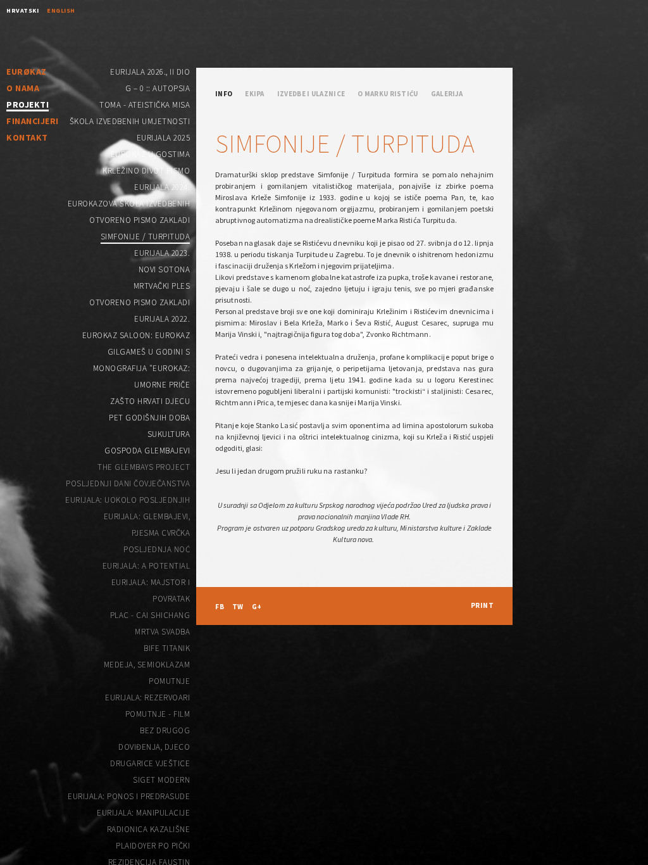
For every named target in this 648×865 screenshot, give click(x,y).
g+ (257, 606)
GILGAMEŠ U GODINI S (149, 351)
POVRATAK (171, 598)
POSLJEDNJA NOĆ (156, 549)
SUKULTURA (168, 434)
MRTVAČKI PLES (162, 286)
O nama (22, 88)
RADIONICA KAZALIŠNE (148, 829)
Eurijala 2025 (163, 137)
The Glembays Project (143, 467)
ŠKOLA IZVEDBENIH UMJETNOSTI (130, 121)
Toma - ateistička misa (144, 104)
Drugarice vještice (150, 763)
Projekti (27, 105)
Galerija (447, 93)
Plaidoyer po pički (153, 845)
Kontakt (27, 137)
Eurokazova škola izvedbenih (129, 203)
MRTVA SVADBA (162, 631)
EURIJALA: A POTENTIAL (146, 565)
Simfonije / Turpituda (145, 236)
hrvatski (22, 10)
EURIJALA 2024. (162, 187)
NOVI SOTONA (164, 269)
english (61, 10)
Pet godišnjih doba (149, 417)
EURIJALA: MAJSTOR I (150, 582)
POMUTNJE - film (157, 714)
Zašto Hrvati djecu (150, 401)
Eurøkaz (26, 71)
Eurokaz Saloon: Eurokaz (136, 335)
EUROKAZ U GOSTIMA (150, 154)
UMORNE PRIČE (162, 384)
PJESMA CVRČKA (161, 532)
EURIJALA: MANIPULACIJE (143, 812)
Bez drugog (165, 730)
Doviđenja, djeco (154, 747)
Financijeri (32, 121)
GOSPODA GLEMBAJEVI (147, 450)
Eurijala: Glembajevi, (147, 516)
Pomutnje (169, 681)
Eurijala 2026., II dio (150, 71)
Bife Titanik (167, 648)
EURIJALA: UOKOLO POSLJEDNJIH (127, 500)
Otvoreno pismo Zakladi (139, 220)
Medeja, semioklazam (147, 664)
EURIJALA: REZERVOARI (147, 697)
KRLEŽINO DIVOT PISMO (146, 170)
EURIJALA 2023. (162, 253)
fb (219, 606)
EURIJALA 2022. (162, 318)
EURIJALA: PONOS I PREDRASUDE (129, 796)
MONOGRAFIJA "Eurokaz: (141, 368)
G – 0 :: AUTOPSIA (157, 88)
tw (238, 606)
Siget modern (161, 779)
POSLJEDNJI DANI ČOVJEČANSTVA (128, 483)
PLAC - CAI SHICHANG (150, 615)
